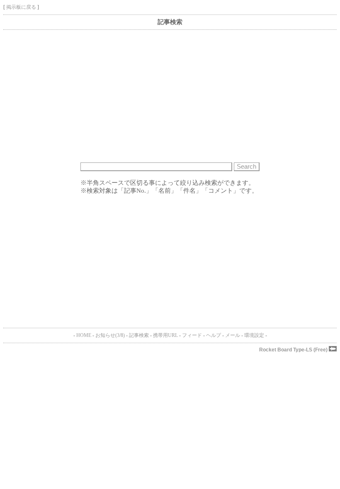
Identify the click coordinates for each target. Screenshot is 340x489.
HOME (83, 335)
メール (232, 335)
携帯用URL (165, 335)
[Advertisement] (170, 96)
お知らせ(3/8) (110, 335)
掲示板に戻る (21, 7)
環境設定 (254, 335)
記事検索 (139, 335)
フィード (192, 335)
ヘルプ (213, 335)
